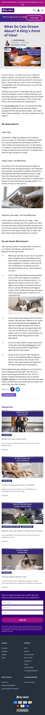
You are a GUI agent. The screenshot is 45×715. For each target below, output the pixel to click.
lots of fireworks (28, 345)
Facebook (4, 651)
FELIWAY (9, 379)
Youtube (4, 654)
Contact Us (5, 682)
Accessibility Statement (31, 671)
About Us (27, 651)
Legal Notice (27, 661)
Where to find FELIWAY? (8, 685)
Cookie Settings (28, 667)
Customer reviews (29, 682)
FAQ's (26, 648)
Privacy (26, 664)
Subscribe (34, 18)
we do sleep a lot (11, 106)
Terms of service (29, 654)
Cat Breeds (6, 435)
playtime (33, 323)
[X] (17, 389)
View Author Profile (18, 45)
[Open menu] (42, 10)
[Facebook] (12, 389)
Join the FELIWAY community (10, 689)
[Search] (34, 10)
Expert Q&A (7, 481)
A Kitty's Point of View (11, 527)
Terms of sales (28, 658)
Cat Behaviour (9, 395)
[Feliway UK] (13, 10)
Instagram (5, 648)
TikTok (3, 658)
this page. (10, 631)
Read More (5, 449)
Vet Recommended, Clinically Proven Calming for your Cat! (22, 3)
